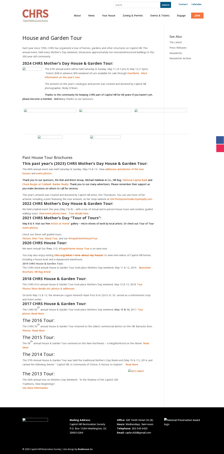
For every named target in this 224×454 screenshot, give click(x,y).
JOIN (197, 15)
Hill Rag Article (42, 271)
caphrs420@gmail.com (138, 432)
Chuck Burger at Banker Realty (45, 184)
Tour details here (78, 213)
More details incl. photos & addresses (53, 288)
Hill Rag (117, 180)
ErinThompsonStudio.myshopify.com (131, 199)
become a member (41, 99)
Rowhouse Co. (85, 449)
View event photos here (52, 213)
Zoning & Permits (133, 15)
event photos (44, 173)
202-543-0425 (140, 428)
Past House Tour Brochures (47, 157)
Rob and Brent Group (71, 180)
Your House (108, 15)
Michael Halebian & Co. (98, 180)
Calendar (196, 4)
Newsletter (175, 53)
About (77, 15)
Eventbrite (133, 73)
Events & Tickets (160, 15)
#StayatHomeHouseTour (82, 238)
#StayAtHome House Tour (74, 248)
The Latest (175, 42)
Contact (183, 4)
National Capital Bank (134, 180)
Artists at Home (60, 223)
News (91, 15)
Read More (37, 313)
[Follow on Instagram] (220, 148)
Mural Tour (51, 238)
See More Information (35, 387)
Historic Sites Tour (33, 238)
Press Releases (178, 47)
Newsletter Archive (180, 58)
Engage (181, 15)
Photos (26, 330)
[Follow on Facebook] (220, 140)
